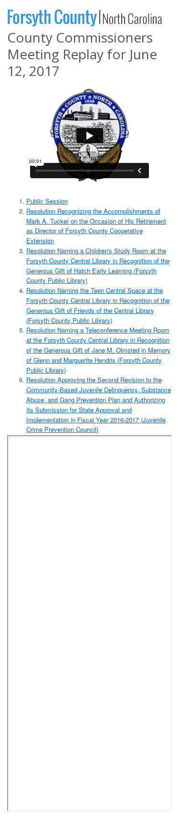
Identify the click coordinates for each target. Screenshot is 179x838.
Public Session (47, 200)
